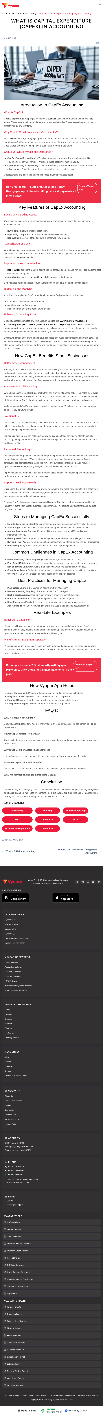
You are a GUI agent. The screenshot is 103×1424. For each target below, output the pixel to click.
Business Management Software (18, 985)
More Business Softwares (16, 990)
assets (64, 158)
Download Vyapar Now (84, 666)
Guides (8, 1071)
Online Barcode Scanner (17, 1286)
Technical (48, 828)
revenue (22, 257)
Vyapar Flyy (10, 934)
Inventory (48, 819)
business (52, 119)
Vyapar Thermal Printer (15, 943)
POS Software (11, 981)
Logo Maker (12, 1293)
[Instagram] (82, 882)
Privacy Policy (11, 1124)
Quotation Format (14, 1314)
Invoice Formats (14, 1307)
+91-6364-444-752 (16, 1166)
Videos (8, 1062)
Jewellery (9, 1023)
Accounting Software (13, 967)
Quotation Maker (14, 1236)
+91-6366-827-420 (16, 1174)
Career (8, 1105)
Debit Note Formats (15, 1349)
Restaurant (9, 1033)
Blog (7, 1057)
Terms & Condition (13, 1119)
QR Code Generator (15, 1265)
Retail (7, 1010)
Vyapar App (10, 920)
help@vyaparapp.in (15, 1204)
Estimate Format (14, 1364)
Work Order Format (15, 1378)
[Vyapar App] (10, 4)
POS (75, 819)
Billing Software (11, 962)
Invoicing (47, 810)
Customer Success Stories (16, 1076)
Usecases (9, 1066)
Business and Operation (17, 828)
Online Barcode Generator (18, 1272)
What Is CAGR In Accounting (20, 851)
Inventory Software (13, 972)
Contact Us (9, 1110)
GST (17, 819)
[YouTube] (88, 882)
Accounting (17, 810)
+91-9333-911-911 (16, 1170)
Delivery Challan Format (17, 1371)
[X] (99, 882)
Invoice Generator (15, 1229)
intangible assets (39, 277)
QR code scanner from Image (20, 1279)
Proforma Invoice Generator (19, 1243)
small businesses (16, 138)
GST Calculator (13, 1222)
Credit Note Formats (16, 1342)
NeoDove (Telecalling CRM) (16, 938)
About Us (9, 1096)
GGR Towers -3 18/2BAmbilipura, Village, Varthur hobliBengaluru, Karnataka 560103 (19, 1146)
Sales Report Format (16, 1357)
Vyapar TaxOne (11, 924)
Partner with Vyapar (13, 1101)
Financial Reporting (75, 810)
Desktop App (10, 1115)
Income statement (15, 1385)
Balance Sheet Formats (17, 1321)
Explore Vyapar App (86, 188)
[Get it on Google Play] (26, 898)
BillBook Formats (14, 1328)
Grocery (8, 1019)
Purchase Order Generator (18, 1251)
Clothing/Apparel (12, 1037)
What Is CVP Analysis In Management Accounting (78, 851)
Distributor (9, 1014)
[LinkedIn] (93, 882)
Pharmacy (9, 1028)
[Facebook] (77, 882)
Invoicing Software (13, 976)
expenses (72, 165)
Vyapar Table (10, 929)
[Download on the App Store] (76, 898)
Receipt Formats (14, 1335)
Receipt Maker (13, 1258)
